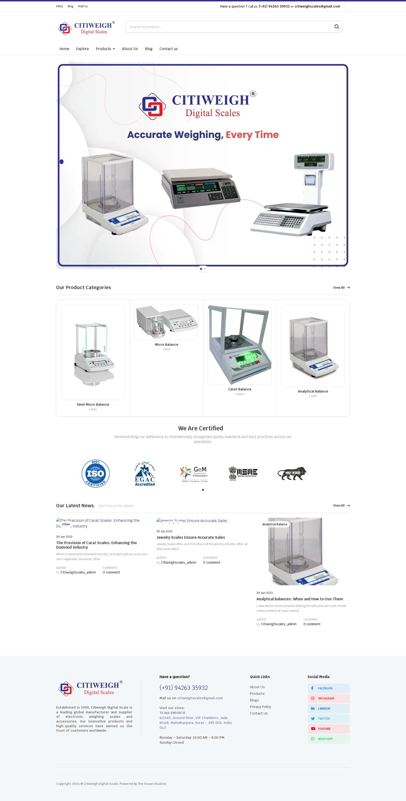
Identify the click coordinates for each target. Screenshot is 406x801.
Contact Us (259, 713)
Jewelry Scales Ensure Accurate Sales (190, 537)
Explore (82, 49)
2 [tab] (205, 269)
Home (64, 49)
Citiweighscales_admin (76, 572)
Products (103, 49)
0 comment (111, 572)
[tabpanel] (203, 165)
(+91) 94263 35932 (274, 6)
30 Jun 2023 (64, 537)
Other (66, 524)
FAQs (59, 6)
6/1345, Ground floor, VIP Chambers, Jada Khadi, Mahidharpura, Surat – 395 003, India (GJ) (196, 723)
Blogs (254, 700)
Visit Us (83, 6)
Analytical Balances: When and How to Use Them (300, 599)
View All (339, 288)
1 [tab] (201, 269)
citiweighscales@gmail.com (317, 6)
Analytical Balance (274, 524)
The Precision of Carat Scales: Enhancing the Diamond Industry (96, 545)
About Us (130, 49)
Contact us (169, 49)
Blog (70, 6)
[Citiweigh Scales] (87, 26)
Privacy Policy (260, 707)
